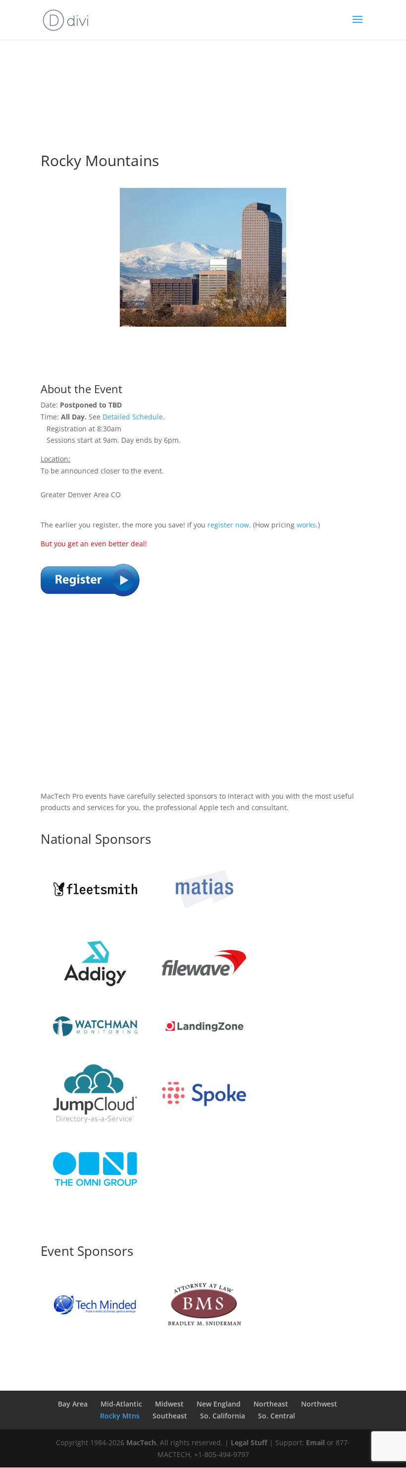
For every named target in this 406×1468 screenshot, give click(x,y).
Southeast (169, 1415)
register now (228, 524)
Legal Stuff (249, 1442)
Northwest (319, 1404)
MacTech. (142, 1442)
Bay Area (73, 1404)
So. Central (276, 1415)
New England (219, 1404)
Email (315, 1442)
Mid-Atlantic (121, 1404)
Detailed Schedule (132, 416)
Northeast (271, 1404)
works (306, 524)
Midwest (169, 1404)
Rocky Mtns (120, 1415)
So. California (222, 1415)
